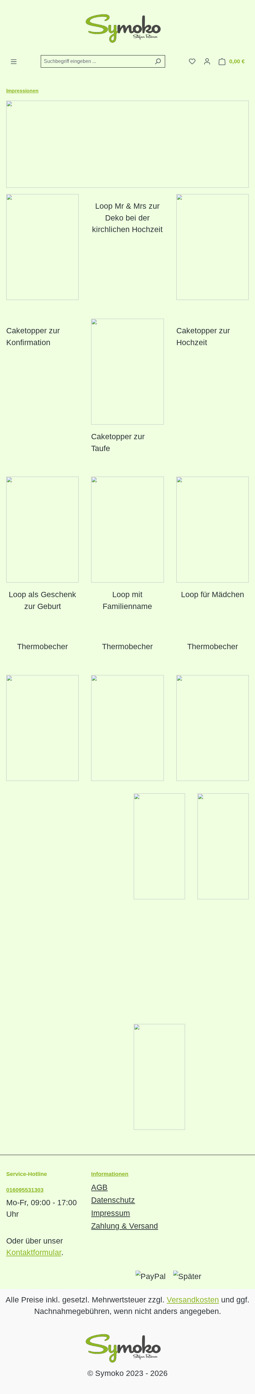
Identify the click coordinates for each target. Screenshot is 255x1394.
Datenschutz (113, 1200)
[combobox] (96, 61)
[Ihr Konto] (207, 61)
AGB (99, 1187)
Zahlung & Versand (124, 1225)
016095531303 (25, 1190)
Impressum (110, 1213)
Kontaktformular (33, 1252)
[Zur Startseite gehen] (127, 27)
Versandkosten (193, 1299)
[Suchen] (158, 61)
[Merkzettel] (192, 61)
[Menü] (13, 61)
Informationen (109, 1174)
